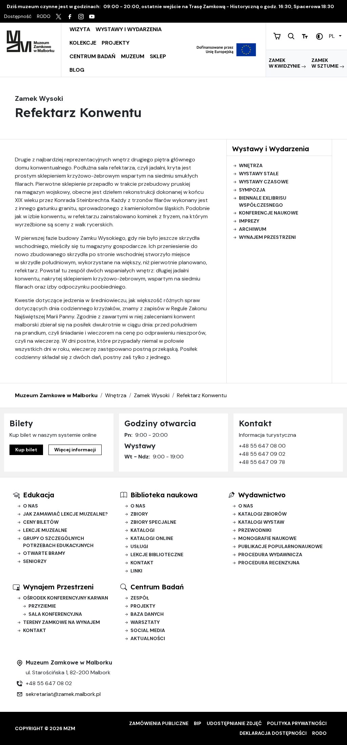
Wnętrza (251, 165)
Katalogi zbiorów (262, 514)
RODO (319, 733)
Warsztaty (145, 622)
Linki (136, 571)
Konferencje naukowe (268, 213)
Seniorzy (34, 561)
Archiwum (252, 229)
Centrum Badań (92, 56)
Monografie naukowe (267, 538)
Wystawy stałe (259, 174)
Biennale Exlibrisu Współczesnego (262, 201)
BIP (197, 723)
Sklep (158, 56)
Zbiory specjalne (153, 522)
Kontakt (142, 563)
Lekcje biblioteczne (156, 554)
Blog (76, 69)
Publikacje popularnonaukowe (280, 546)
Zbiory (139, 514)
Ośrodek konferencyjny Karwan (65, 598)
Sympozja (252, 190)
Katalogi (142, 530)
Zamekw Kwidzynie (285, 63)
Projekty (115, 42)
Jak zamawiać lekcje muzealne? (65, 514)
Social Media (147, 630)
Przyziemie (42, 606)
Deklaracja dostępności (273, 733)
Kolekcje (82, 42)
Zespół (139, 598)
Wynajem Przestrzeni (58, 587)
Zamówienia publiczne (158, 723)
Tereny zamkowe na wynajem (61, 622)
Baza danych (147, 614)
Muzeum (132, 56)
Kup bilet (26, 450)
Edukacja (38, 495)
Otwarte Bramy (44, 553)
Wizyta (79, 29)
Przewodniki (254, 530)
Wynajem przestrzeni (267, 237)
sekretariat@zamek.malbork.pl (63, 694)
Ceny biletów (41, 522)
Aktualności (147, 638)
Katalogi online (151, 538)
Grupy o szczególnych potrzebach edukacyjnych (58, 541)
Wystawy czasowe (263, 182)
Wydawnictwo (262, 495)
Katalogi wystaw (261, 522)
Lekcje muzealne (45, 530)
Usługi (139, 546)
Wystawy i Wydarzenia (129, 29)
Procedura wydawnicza (270, 554)
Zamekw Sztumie (325, 63)
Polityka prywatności (297, 723)
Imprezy (249, 221)
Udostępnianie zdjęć (234, 723)
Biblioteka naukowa (164, 495)
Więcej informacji (75, 450)
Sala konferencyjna (55, 614)
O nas (30, 506)
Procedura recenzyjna (269, 563)
